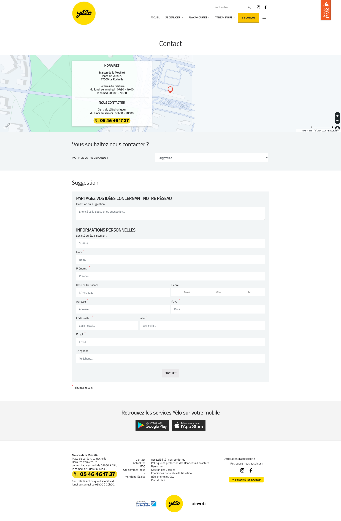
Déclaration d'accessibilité (239, 459)
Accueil (155, 17)
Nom (80, 252)
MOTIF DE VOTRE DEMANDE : (90, 157)
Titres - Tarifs (224, 17)
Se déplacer (173, 17)
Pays (175, 301)
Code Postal (84, 318)
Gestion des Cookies (163, 470)
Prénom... (83, 268)
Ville (143, 318)
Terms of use (306, 131)
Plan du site (158, 480)
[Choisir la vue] (337, 128)
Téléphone (82, 351)
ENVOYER (170, 373)
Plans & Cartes (198, 17)
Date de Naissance (87, 285)
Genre (175, 285)
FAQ (142, 466)
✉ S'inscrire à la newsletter (246, 479)
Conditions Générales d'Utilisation (171, 473)
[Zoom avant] (337, 115)
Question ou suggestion (91, 204)
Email (81, 334)
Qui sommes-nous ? (134, 471)
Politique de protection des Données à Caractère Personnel (180, 464)
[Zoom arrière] (337, 121)
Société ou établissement (91, 235)
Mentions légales (135, 476)
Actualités (139, 463)
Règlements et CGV (162, 476)
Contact (140, 459)
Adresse (82, 301)
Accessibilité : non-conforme (168, 459)
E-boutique (248, 18)
